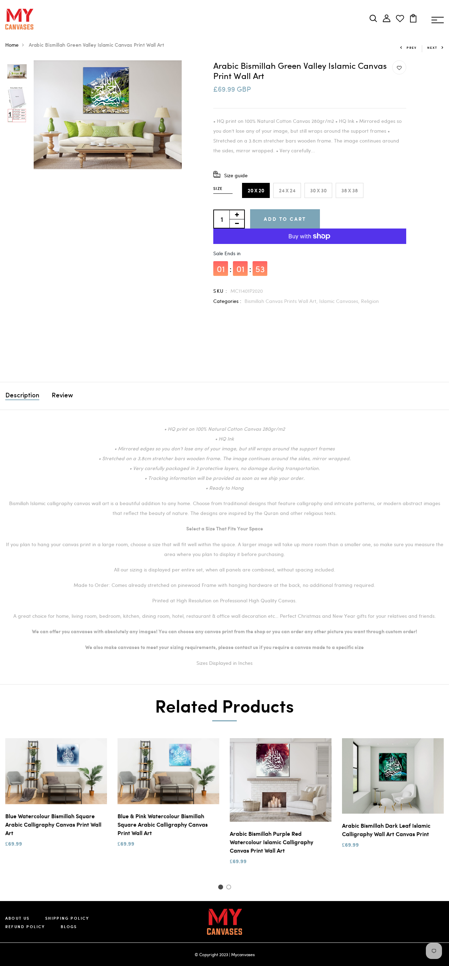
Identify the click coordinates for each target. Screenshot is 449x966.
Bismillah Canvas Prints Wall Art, (281, 301)
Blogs (69, 926)
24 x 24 (287, 190)
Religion (370, 301)
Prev (412, 47)
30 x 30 (318, 190)
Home (12, 44)
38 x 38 (349, 190)
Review (62, 396)
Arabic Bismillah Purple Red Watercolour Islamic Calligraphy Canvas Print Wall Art (271, 841)
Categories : (227, 301)
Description (22, 396)
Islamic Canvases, (340, 301)
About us (17, 918)
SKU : (220, 290)
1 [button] (221, 888)
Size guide (236, 175)
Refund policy (25, 926)
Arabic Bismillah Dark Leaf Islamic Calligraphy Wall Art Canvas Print (386, 829)
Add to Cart (285, 219)
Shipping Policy (67, 918)
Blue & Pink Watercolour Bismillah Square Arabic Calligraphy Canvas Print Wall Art (163, 824)
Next (432, 47)
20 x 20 (256, 190)
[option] (17, 71)
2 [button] (230, 888)
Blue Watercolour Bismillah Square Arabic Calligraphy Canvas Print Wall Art (53, 824)
